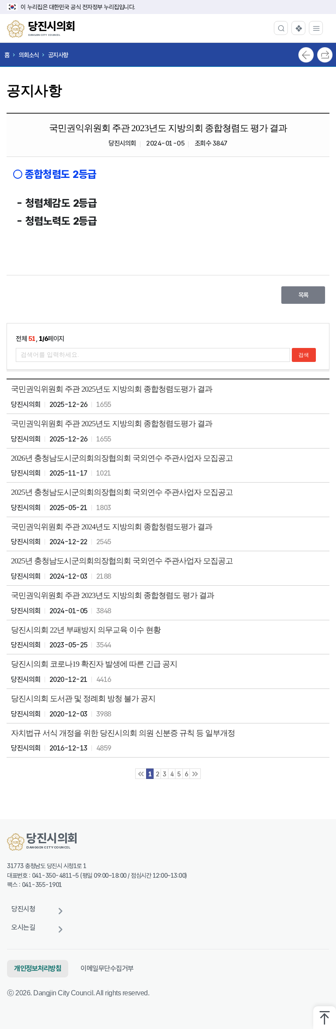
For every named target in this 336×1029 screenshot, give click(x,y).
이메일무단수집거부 (107, 968)
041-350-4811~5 (55, 875)
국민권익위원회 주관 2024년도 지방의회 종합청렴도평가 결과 (111, 526)
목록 (303, 295)
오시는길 (23, 927)
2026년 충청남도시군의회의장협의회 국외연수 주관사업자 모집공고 (122, 458)
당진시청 (23, 909)
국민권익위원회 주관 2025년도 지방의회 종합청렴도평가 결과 (111, 389)
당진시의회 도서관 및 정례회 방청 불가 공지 (83, 698)
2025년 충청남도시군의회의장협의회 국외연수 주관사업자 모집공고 (122, 492)
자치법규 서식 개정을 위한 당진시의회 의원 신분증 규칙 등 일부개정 (123, 733)
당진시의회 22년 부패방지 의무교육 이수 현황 (86, 630)
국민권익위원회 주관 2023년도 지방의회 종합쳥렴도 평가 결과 (112, 595)
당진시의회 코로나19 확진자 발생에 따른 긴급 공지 (94, 664)
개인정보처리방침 (37, 968)
